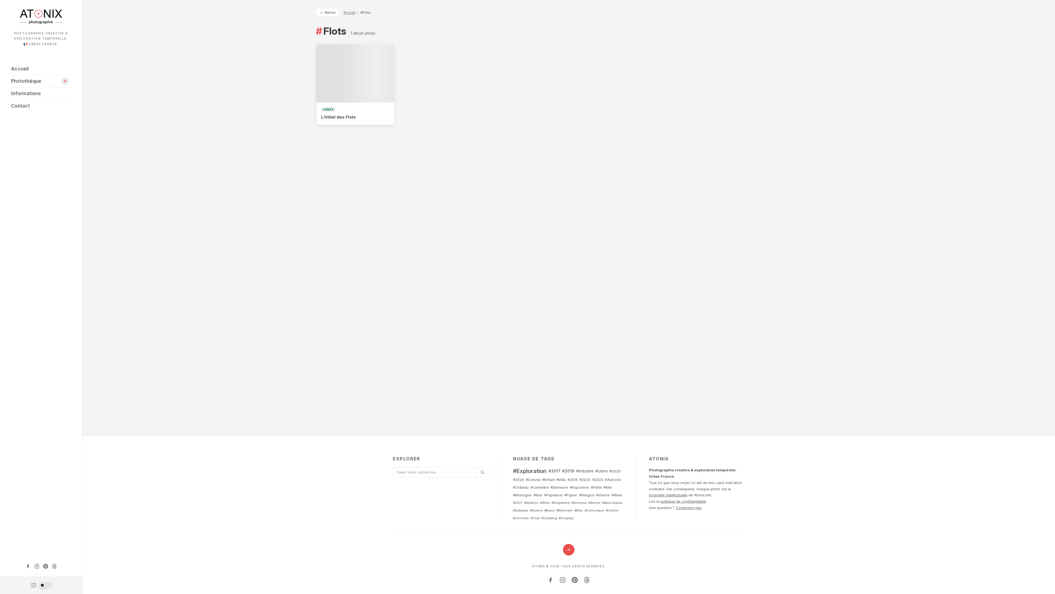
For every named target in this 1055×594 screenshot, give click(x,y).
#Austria (536, 510)
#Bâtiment (564, 510)
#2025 (615, 471)
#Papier (570, 495)
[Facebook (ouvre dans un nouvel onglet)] (28, 566)
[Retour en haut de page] (568, 550)
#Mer (608, 487)
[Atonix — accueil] (41, 16)
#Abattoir (531, 503)
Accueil (20, 69)
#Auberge (520, 510)
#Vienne (603, 495)
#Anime (594, 503)
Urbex (328, 109)
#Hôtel (596, 487)
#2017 (554, 471)
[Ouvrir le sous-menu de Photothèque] (65, 81)
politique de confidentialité (683, 501)
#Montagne (522, 495)
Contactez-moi (688, 507)
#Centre (612, 510)
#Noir (538, 495)
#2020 (584, 480)
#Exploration (529, 471)
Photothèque (26, 81)
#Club (535, 518)
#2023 (597, 480)
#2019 (568, 471)
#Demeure (559, 487)
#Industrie (584, 471)
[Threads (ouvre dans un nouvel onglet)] (54, 566)
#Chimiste (521, 518)
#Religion (587, 495)
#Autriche (613, 480)
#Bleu (578, 510)
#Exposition (579, 487)
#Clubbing (549, 518)
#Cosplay (566, 518)
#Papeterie (553, 495)
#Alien (545, 503)
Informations (26, 93)
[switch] (41, 585)
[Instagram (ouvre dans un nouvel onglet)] (36, 566)
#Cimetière (540, 487)
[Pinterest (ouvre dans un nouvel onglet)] (45, 566)
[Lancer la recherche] (482, 472)
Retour (330, 12)
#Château (521, 487)
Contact (20, 106)
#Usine (601, 471)
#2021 (517, 503)
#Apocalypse (612, 503)
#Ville (561, 480)
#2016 (573, 480)
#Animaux (579, 503)
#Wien (617, 495)
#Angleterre (560, 503)
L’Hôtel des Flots (338, 117)
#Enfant (548, 480)
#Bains (549, 510)
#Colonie (533, 480)
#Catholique (594, 510)
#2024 (518, 480)
